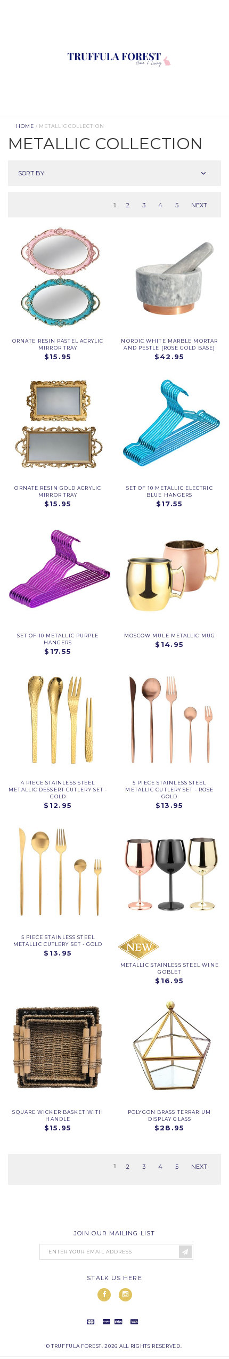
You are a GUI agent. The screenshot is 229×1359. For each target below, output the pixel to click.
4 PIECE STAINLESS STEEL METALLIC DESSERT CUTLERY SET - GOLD (58, 789)
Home (25, 126)
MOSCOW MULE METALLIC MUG (169, 635)
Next (199, 205)
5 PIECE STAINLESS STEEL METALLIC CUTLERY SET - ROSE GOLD (169, 789)
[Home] (117, 113)
